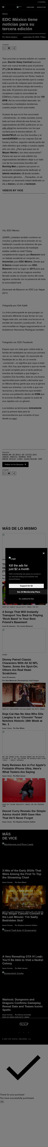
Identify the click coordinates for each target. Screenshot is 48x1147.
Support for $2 (26, 586)
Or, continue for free (26, 599)
